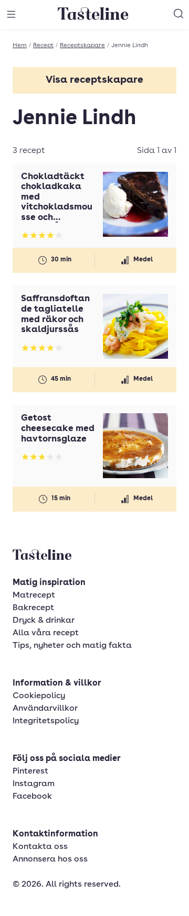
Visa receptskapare (94, 80)
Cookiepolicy (39, 696)
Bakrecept (33, 608)
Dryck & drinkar (44, 620)
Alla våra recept (46, 633)
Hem (20, 45)
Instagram (34, 784)
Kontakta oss (40, 847)
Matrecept (34, 595)
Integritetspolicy (46, 721)
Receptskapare (82, 45)
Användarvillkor (45, 708)
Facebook (32, 796)
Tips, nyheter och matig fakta (72, 646)
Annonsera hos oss (50, 859)
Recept (43, 45)
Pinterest (30, 771)
